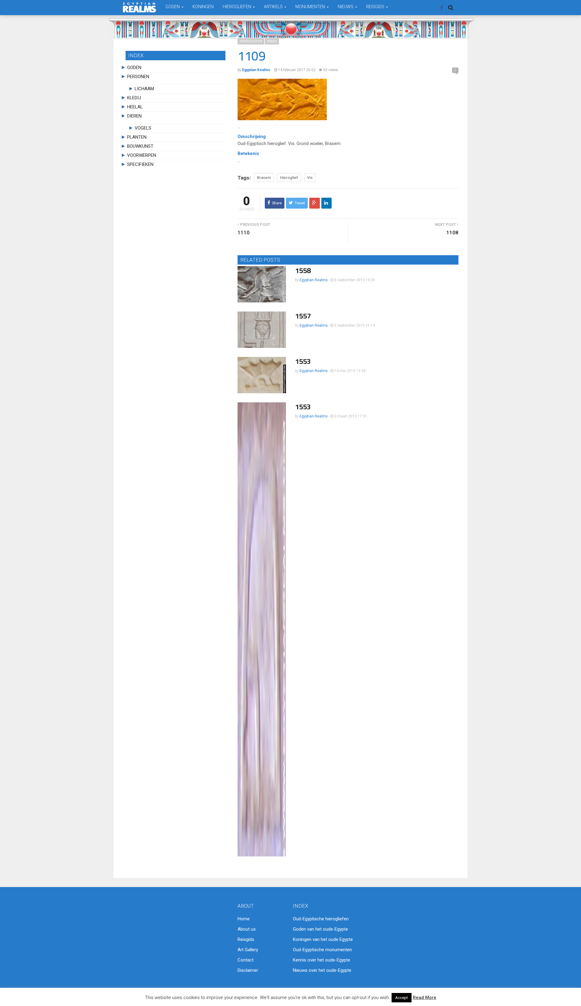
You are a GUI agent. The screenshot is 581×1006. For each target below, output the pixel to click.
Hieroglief (289, 177)
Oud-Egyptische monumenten (322, 949)
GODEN (173, 6)
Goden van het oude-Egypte (320, 929)
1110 (244, 232)
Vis (310, 177)
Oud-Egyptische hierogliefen (321, 919)
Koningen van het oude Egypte (323, 939)
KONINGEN (203, 6)
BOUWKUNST (140, 146)
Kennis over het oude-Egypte (321, 960)
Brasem (264, 177)
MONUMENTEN (310, 6)
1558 (303, 270)
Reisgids (246, 939)
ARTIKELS (274, 6)
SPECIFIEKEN (140, 164)
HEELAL (135, 107)
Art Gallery (248, 949)
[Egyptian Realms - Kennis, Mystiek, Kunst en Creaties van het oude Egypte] (139, 7)
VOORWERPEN (141, 155)
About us (247, 929)
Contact (246, 960)
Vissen (272, 41)
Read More (424, 997)
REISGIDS (375, 6)
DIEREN (134, 116)
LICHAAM (144, 88)
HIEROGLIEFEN (237, 6)
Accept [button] (401, 997)
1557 (303, 316)
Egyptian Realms (314, 280)
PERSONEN (138, 76)
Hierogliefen (251, 41)
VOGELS (143, 128)
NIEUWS (346, 6)
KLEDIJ (134, 98)
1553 (303, 361)
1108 (452, 232)
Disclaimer (248, 970)
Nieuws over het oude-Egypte (322, 970)
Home (244, 919)
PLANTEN (136, 137)
